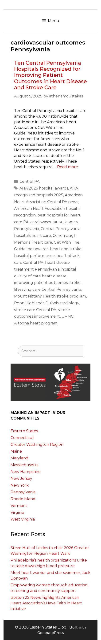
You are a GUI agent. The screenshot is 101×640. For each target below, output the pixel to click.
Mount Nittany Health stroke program (50, 296)
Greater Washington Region (37, 444)
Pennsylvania (23, 492)
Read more (67, 167)
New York (20, 485)
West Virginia (23, 519)
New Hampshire (26, 471)
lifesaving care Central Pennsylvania (47, 289)
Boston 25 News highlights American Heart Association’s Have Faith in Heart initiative (46, 603)
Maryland (19, 458)
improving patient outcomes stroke (47, 282)
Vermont (19, 505)
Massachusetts (24, 465)
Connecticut (22, 437)
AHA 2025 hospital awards (43, 188)
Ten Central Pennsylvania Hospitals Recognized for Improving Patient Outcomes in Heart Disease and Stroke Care (50, 75)
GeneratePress (50, 632)
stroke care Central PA (35, 310)
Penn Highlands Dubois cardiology (46, 303)
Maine (16, 451)
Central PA (29, 181)
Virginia (17, 512)
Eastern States (24, 431)
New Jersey (21, 478)
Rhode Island (23, 499)
